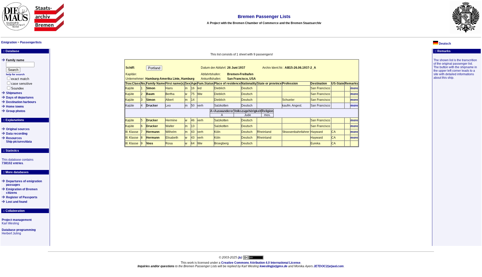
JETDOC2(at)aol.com (329, 266)
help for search (15, 74)
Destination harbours (21, 102)
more (354, 88)
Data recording (16, 133)
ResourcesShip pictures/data (19, 139)
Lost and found (16, 202)
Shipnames (14, 93)
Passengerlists (31, 42)
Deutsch (445, 43)
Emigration (9, 42)
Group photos (15, 111)
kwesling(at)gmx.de (273, 266)
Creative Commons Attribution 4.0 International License (260, 262)
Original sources (18, 129)
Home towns (15, 106)
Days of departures (20, 97)
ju (240, 257)
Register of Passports (21, 197)
